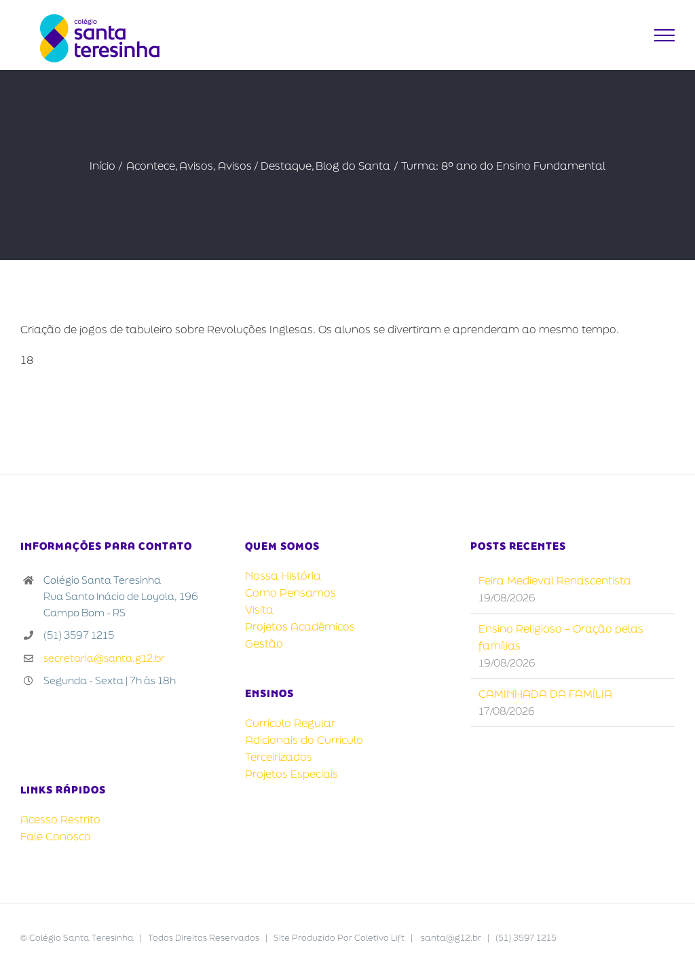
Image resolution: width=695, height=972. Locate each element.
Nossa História (283, 575)
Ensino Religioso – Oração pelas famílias (560, 637)
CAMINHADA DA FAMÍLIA (545, 693)
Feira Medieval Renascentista (554, 580)
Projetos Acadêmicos (300, 626)
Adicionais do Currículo (304, 739)
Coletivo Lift (379, 937)
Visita (259, 609)
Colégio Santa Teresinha (81, 937)
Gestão (264, 643)
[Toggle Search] (631, 34)
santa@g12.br (451, 937)
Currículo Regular (290, 722)
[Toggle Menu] (664, 35)
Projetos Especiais (291, 773)
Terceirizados (278, 756)
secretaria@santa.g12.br (104, 658)
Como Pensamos (290, 592)
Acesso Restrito (60, 819)
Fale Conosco (55, 836)
